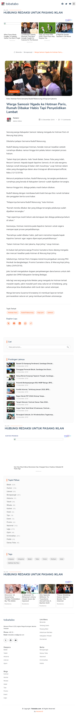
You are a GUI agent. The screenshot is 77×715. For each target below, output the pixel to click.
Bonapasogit (28, 52)
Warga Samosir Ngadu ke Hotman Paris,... (48, 52)
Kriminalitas (13, 536)
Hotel (10, 512)
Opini (10, 532)
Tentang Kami (44, 625)
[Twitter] (66, 4)
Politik (11, 539)
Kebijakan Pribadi (46, 635)
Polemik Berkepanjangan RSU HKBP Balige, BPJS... (34, 383)
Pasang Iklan (44, 629)
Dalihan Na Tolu (13, 563)
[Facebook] (62, 4)
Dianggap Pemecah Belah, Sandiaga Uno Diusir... (34, 369)
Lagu (11, 529)
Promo (11, 522)
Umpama (21, 559)
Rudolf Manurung (27, 312)
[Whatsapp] (25, 323)
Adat (61, 559)
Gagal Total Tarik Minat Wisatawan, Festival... (33, 408)
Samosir (50, 312)
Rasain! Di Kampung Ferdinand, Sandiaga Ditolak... (35, 364)
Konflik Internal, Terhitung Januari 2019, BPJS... (33, 389)
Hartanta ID (39, 711)
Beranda (19, 52)
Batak (11, 484)
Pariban (53, 559)
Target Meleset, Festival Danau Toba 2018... (32, 402)
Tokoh (11, 502)
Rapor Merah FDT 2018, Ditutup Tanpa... (30, 396)
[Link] (31, 323)
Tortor (45, 559)
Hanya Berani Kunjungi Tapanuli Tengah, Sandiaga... (35, 376)
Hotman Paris (12, 312)
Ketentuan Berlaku (46, 632)
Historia (11, 498)
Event (10, 519)
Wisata (11, 505)
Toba (37, 559)
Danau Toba (13, 542)
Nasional (12, 525)
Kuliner (11, 508)
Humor (11, 488)
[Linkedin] (20, 323)
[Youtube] (70, 4)
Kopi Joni (40, 312)
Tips (10, 515)
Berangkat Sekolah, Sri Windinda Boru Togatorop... (35, 415)
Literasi (11, 491)
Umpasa (11, 559)
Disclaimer (43, 639)
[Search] (67, 347)
